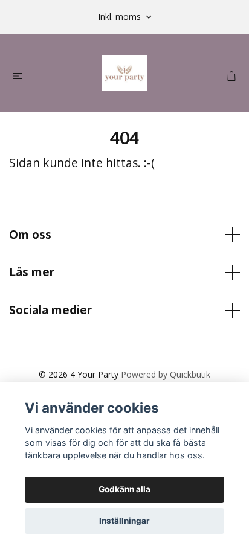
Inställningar (124, 520)
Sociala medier (50, 310)
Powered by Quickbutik (165, 374)
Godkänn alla (124, 489)
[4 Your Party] (124, 73)
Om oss (30, 234)
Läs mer (31, 272)
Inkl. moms (120, 16)
